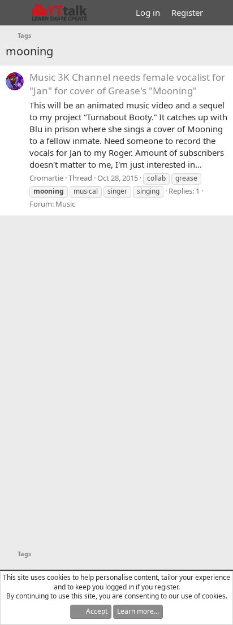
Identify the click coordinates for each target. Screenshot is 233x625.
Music (65, 204)
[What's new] (220, 12)
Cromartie (46, 178)
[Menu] (15, 13)
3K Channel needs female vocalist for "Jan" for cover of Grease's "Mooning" (127, 84)
